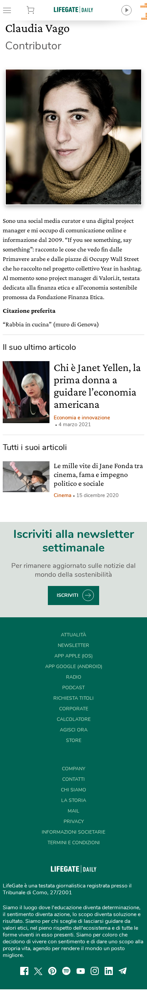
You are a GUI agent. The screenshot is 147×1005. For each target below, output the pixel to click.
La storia (73, 800)
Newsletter (73, 645)
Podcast (73, 687)
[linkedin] (109, 971)
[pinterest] (52, 971)
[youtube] (81, 971)
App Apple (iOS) (73, 656)
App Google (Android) (73, 666)
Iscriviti (67, 595)
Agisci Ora (74, 730)
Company (73, 769)
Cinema (62, 495)
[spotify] (66, 971)
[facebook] (24, 971)
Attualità (73, 635)
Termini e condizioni (74, 842)
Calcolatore (74, 719)
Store (41, 10)
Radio (73, 677)
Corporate (73, 709)
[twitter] (38, 971)
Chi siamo (73, 790)
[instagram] (95, 971)
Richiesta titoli (73, 698)
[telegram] (123, 971)
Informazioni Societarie (73, 832)
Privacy (74, 821)
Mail (73, 811)
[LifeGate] (73, 9)
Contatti (73, 779)
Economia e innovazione (82, 417)
